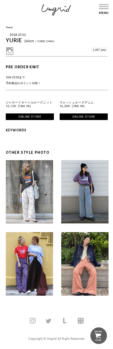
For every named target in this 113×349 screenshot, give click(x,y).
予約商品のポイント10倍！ (23, 83)
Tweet (9, 27)
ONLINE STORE (30, 116)
